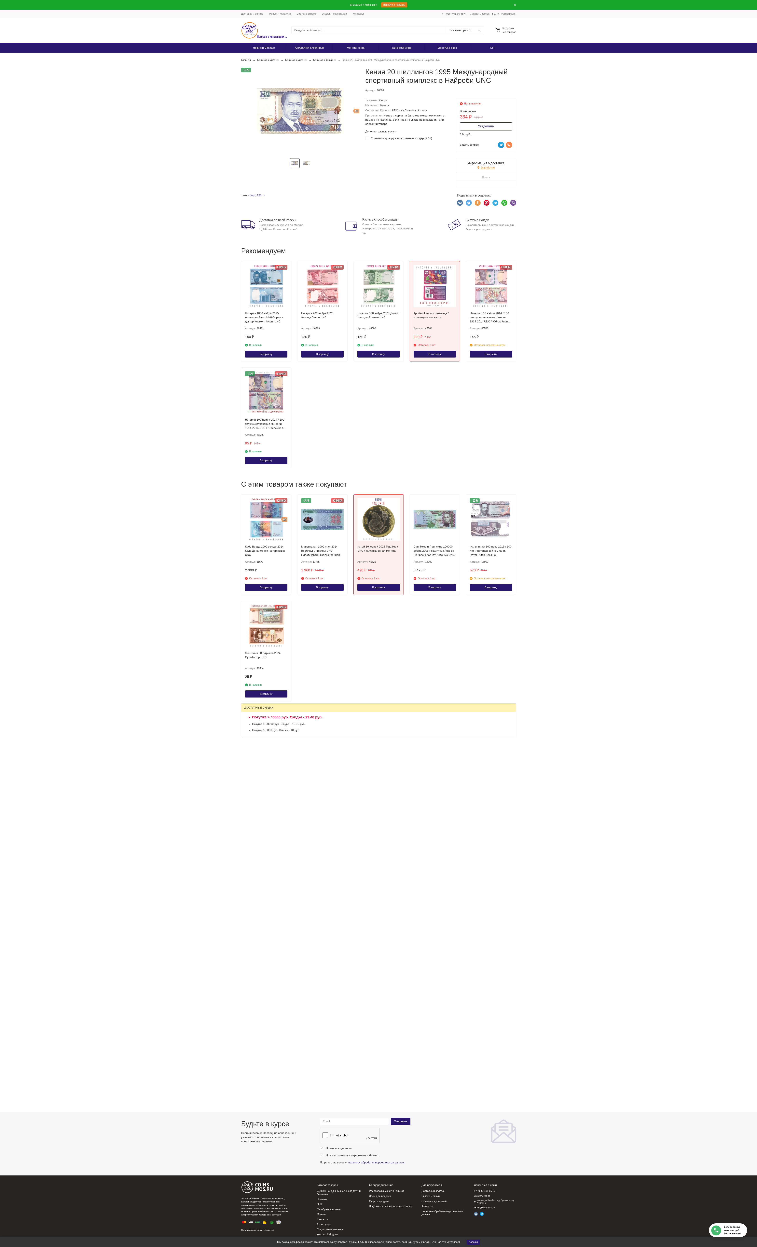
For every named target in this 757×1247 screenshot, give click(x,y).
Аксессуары (324, 1224)
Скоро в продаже (379, 1201)
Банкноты (322, 1219)
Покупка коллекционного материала (390, 1206)
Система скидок (306, 13)
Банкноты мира (401, 47)
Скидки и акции (430, 1196)
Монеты (321, 1214)
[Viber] (513, 203)
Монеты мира (356, 47)
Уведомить (486, 126)
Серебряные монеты (329, 1209)
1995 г (261, 195)
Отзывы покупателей (334, 13)
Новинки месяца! (264, 47)
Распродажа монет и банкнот (386, 1190)
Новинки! (322, 1199)
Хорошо (473, 1241)
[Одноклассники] (478, 203)
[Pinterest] (486, 203)
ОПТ (493, 47)
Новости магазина (280, 13)
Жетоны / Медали (327, 1234)
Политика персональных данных (257, 1230)
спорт (251, 195)
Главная (246, 60)
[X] (469, 203)
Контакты (358, 13)
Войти (495, 13)
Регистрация (508, 13)
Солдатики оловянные (309, 47)
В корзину (266, 354)
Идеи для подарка (380, 1196)
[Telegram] (495, 203)
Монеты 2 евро (447, 47)
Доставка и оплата (252, 13)
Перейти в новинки (394, 4)
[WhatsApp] (504, 203)
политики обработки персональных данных (376, 1162)
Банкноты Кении (323, 60)
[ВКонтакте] (460, 203)
